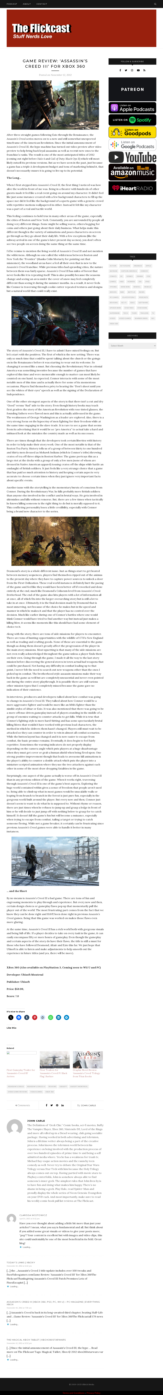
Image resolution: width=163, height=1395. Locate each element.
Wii (152, 318)
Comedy (144, 271)
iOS (140, 281)
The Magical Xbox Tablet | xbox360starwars (36, 1339)
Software (143, 302)
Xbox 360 (50, 1092)
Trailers (144, 313)
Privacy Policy (93, 1393)
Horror (131, 281)
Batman (113, 271)
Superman (115, 313)
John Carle (88, 1105)
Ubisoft (63, 1086)
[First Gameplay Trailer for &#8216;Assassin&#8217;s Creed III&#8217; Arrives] (22, 1059)
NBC (122, 292)
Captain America (129, 271)
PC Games (114, 297)
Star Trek (129, 308)
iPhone (113, 287)
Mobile (147, 287)
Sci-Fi (124, 302)
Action (113, 266)
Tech (125, 313)
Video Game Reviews (17, 1092)
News (141, 292)
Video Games (36, 1092)
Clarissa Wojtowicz (33, 1215)
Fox (148, 276)
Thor (134, 313)
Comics (113, 276)
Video (112, 318)
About (27, 4)
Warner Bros (141, 318)
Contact (42, 4)
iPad (147, 281)
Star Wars (142, 308)
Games (113, 281)
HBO (122, 281)
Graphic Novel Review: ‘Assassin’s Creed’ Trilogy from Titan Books (86, 1073)
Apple (148, 266)
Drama (140, 276)
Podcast (12, 4)
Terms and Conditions (74, 1393)
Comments (22, 1105)
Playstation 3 (128, 297)
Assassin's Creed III (36, 1086)
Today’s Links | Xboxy (21, 1262)
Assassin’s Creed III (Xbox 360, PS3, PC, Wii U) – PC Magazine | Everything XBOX (53, 1303)
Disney (130, 276)
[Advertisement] (132, 224)
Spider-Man (115, 308)
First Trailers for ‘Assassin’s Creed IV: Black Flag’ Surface (53, 1073)
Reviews (52, 1086)
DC (121, 276)
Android (138, 266)
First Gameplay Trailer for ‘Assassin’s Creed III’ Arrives (21, 1073)
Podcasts (143, 297)
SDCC (132, 302)
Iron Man (125, 287)
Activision (125, 266)
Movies (113, 292)
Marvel (137, 287)
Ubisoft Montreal (79, 1086)
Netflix (131, 292)
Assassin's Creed (16, 1086)
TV (153, 313)
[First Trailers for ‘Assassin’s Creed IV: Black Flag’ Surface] (55, 1059)
